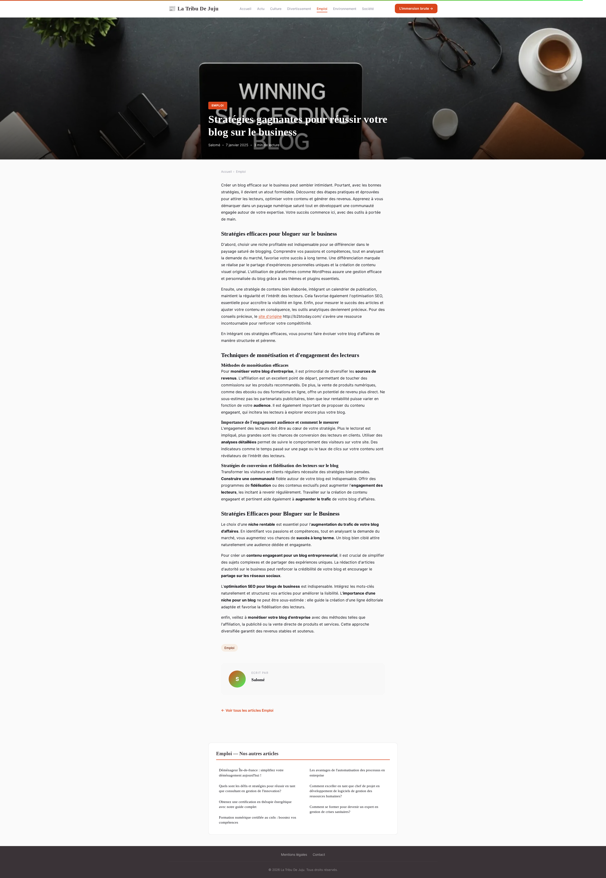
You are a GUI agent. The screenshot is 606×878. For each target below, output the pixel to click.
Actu (260, 9)
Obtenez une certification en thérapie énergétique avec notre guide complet (255, 804)
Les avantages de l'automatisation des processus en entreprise (347, 772)
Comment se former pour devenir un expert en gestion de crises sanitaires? (344, 809)
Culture (275, 9)
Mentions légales (294, 854)
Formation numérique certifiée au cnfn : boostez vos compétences (257, 819)
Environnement (344, 9)
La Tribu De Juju (193, 8)
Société (368, 9)
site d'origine (270, 316)
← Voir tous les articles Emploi (247, 710)
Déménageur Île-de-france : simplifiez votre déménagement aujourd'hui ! (251, 772)
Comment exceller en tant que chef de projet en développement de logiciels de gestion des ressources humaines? (345, 791)
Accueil (245, 9)
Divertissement (299, 9)
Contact (319, 854)
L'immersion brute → (416, 8)
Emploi (322, 9)
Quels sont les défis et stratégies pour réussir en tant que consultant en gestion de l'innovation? (257, 788)
